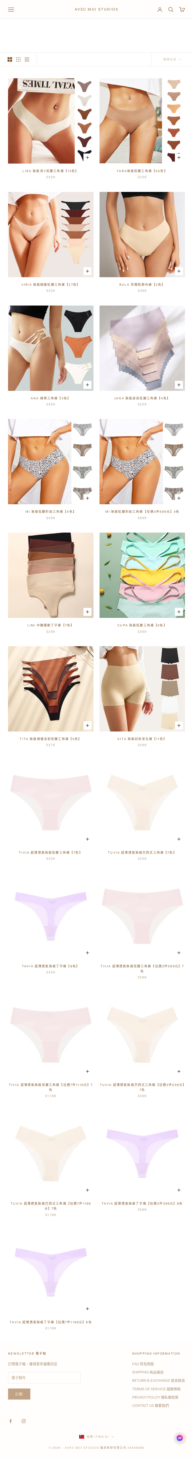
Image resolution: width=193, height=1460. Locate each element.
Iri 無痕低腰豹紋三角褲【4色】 (50, 512)
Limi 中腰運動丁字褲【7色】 (50, 625)
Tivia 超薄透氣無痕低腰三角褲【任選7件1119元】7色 (51, 1087)
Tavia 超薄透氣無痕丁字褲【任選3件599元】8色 (142, 1203)
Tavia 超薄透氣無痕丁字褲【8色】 (51, 966)
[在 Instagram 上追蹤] (23, 1421)
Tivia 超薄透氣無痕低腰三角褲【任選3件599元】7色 (142, 968)
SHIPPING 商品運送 (148, 1372)
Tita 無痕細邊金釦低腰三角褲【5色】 (51, 739)
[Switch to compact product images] (27, 59)
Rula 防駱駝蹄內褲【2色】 (142, 284)
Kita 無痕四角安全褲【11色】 (142, 739)
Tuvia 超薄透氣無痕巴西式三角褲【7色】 (142, 852)
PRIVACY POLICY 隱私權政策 (155, 1397)
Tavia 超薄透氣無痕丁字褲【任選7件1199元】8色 (51, 1322)
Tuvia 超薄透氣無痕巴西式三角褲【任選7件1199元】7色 (51, 1206)
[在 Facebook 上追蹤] (10, 1421)
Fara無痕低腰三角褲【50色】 (142, 171)
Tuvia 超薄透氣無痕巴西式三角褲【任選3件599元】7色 (142, 1087)
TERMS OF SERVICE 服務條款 (156, 1389)
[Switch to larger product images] (10, 59)
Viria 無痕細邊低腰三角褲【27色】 (50, 284)
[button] (179, 1437)
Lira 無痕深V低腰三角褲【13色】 (51, 171)
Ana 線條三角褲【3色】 (51, 398)
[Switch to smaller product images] (18, 59)
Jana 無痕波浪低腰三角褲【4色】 (142, 398)
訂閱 (19, 1394)
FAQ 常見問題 (143, 1364)
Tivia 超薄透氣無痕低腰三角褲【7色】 (50, 852)
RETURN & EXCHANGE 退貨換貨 (158, 1380)
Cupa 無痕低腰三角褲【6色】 (142, 625)
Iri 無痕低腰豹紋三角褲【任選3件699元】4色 (142, 512)
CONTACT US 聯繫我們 (150, 1405)
